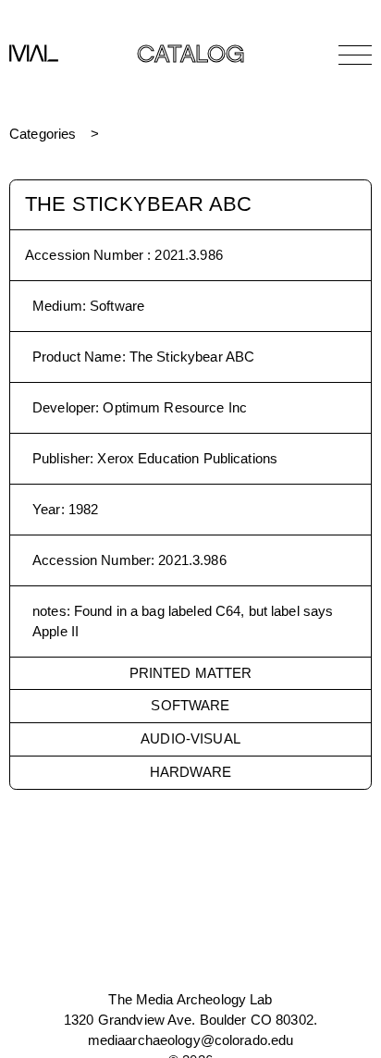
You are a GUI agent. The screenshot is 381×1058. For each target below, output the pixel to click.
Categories (42, 133)
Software (190, 705)
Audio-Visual (190, 738)
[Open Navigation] (355, 54)
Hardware (190, 772)
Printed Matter (190, 673)
